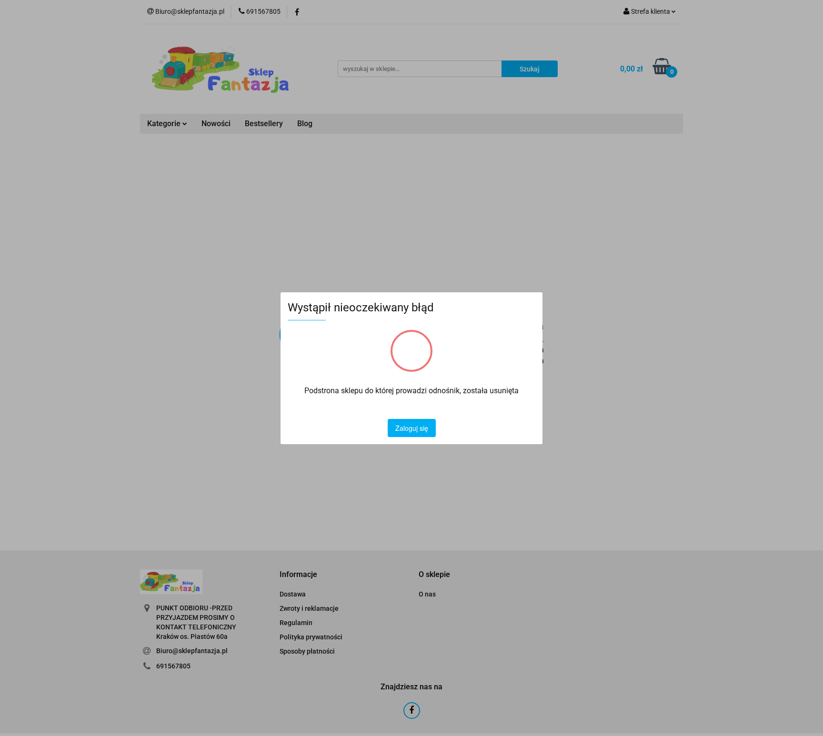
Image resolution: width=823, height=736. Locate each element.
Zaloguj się (411, 428)
